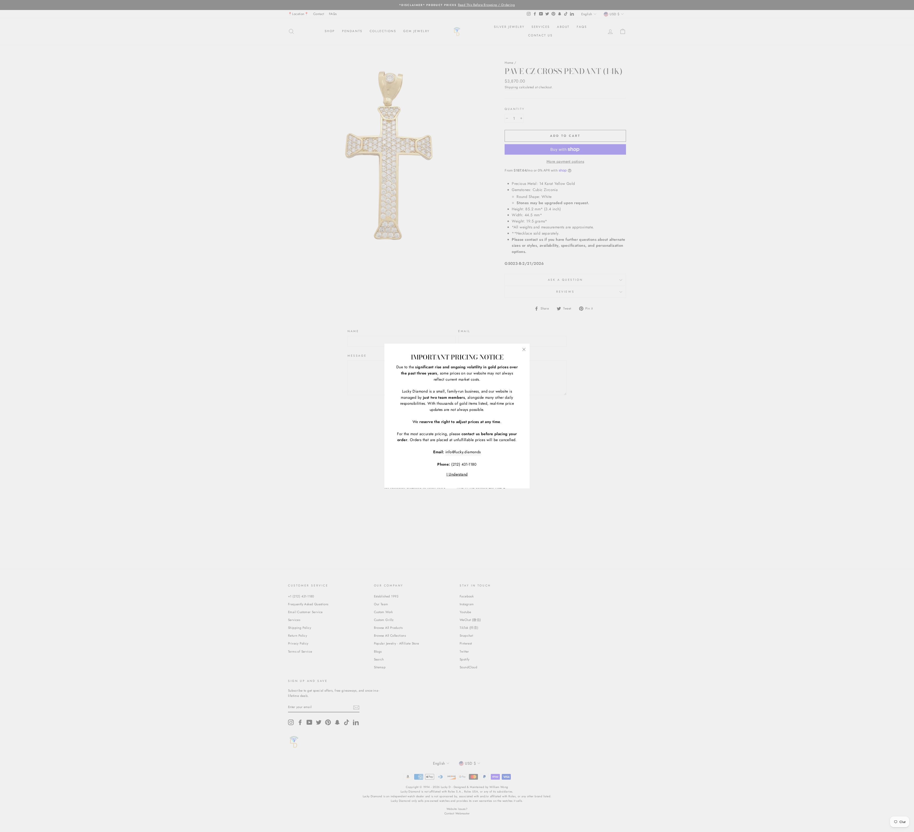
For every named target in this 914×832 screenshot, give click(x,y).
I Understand (457, 474)
